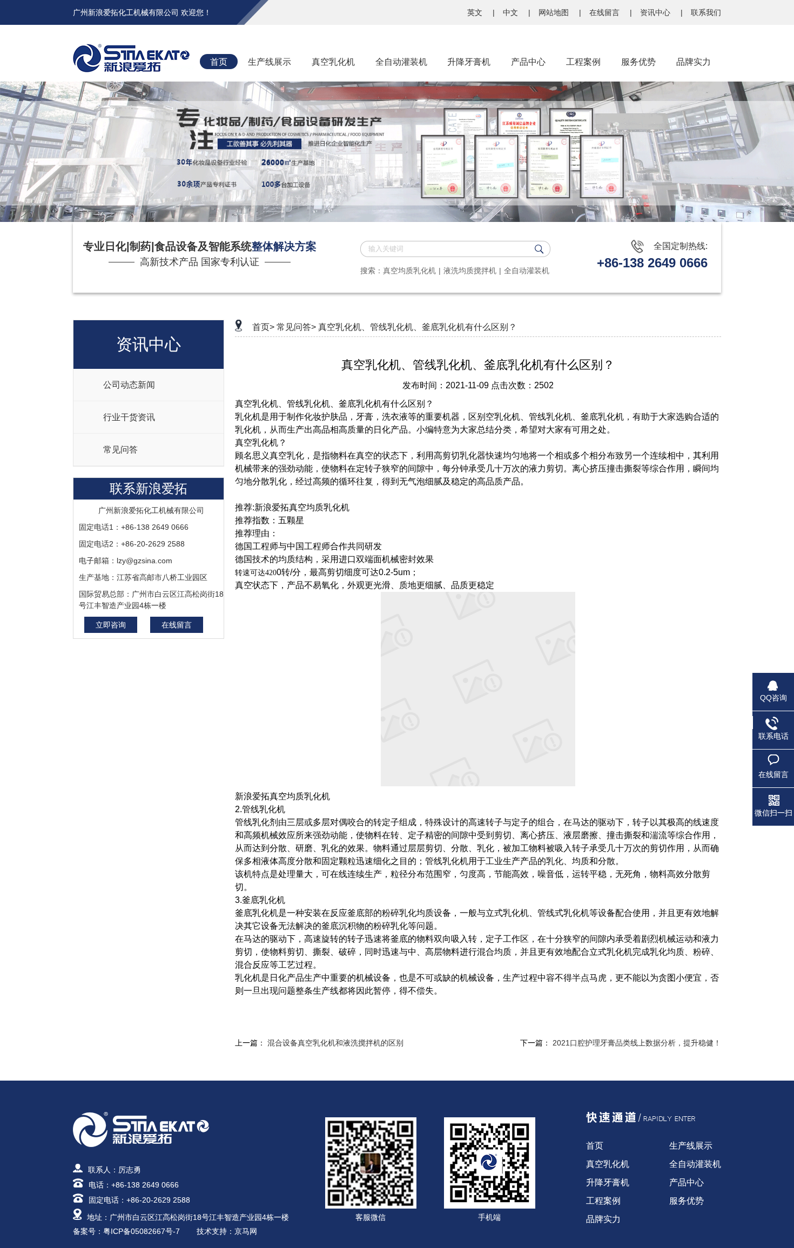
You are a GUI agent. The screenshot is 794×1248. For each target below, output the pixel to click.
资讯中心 (656, 12)
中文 (511, 12)
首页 (594, 1145)
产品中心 (686, 1182)
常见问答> (296, 327)
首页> (263, 327)
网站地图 (555, 12)
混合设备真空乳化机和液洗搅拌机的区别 (335, 1042)
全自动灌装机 (526, 270)
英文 (476, 12)
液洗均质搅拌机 (469, 270)
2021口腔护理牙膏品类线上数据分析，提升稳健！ (637, 1042)
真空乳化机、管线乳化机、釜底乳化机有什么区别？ (417, 327)
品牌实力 (603, 1219)
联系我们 (706, 12)
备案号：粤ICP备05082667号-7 (126, 1231)
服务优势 (686, 1200)
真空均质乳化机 (409, 270)
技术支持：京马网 (227, 1231)
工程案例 (603, 1200)
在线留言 (605, 12)
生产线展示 (690, 1145)
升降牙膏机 (607, 1182)
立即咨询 (111, 624)
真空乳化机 (607, 1164)
